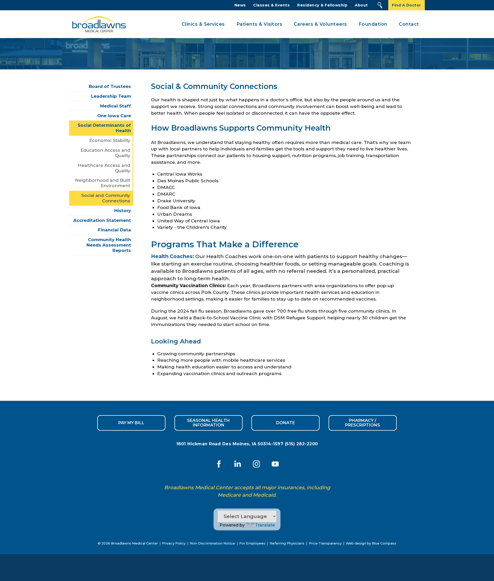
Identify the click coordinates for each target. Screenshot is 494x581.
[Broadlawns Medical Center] (97, 24)
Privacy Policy (174, 543)
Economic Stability (109, 140)
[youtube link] (275, 464)
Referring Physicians (287, 543)
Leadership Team (111, 96)
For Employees (252, 543)
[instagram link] (256, 464)
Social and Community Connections (105, 198)
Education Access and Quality (105, 153)
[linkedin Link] (238, 464)
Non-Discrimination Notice (212, 543)
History (122, 210)
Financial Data (114, 229)
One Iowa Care (114, 115)
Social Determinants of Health (104, 128)
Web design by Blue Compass (371, 543)
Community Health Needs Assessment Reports (108, 245)
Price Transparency (325, 543)
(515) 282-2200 (301, 443)
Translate (265, 525)
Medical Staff (115, 105)
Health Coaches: (172, 256)
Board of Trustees (110, 86)
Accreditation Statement (102, 220)
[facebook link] (219, 464)
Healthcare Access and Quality (104, 168)
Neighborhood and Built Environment (102, 183)
